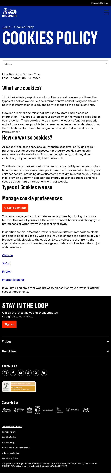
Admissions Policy (10, 453)
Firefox (6, 271)
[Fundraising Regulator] (37, 413)
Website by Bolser (10, 458)
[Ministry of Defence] (59, 412)
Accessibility (8, 442)
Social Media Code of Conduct (16, 448)
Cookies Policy (9, 437)
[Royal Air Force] (6, 411)
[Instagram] (5, 373)
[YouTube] (21, 373)
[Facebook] (13, 373)
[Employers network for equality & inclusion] (73, 412)
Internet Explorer (13, 279)
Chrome (7, 255)
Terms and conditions (12, 426)
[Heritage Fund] (19, 411)
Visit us (6, 341)
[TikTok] (28, 373)
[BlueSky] (44, 373)
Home (6, 27)
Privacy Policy (8, 432)
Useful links (9, 351)
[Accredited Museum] (29, 412)
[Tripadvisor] (85, 411)
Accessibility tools (99, 3)
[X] (36, 373)
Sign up (9, 324)
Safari (6, 263)
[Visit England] (48, 410)
